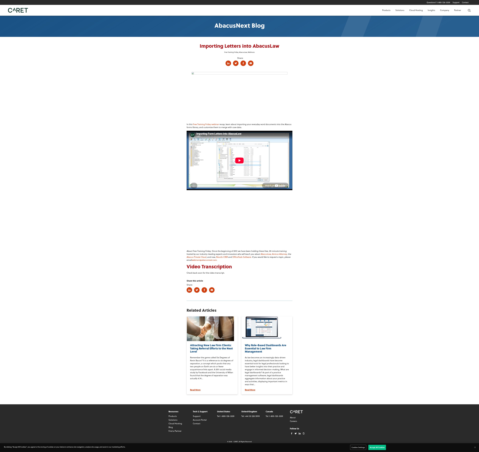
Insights (431, 10)
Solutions (399, 10)
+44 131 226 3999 (252, 416)
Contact (465, 2)
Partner (457, 10)
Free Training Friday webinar (206, 124)
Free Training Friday (231, 52)
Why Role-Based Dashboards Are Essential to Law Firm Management (265, 348)
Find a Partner (175, 430)
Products (386, 10)
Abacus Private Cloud (196, 257)
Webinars (251, 52)
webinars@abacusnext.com (204, 259)
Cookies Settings (358, 447)
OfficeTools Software (241, 257)
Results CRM (222, 257)
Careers (293, 421)
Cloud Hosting (416, 10)
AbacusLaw (243, 52)
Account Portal (200, 419)
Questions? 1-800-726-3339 (438, 2)
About (293, 417)
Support (456, 2)
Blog (171, 427)
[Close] (475, 447)
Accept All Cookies (377, 447)
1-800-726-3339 (227, 416)
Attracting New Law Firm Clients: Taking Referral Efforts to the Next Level (211, 348)
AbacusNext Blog (239, 25)
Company (444, 10)
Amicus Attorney (279, 254)
